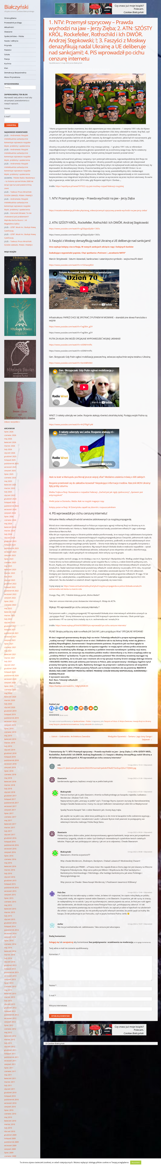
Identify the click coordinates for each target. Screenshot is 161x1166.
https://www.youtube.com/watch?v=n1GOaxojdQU (71, 265)
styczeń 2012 (9, 1046)
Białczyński (16, 6)
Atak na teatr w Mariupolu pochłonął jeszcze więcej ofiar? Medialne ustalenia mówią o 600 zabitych (97, 476)
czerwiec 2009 (10, 1156)
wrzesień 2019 (10, 721)
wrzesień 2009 (10, 1145)
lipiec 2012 (8, 1025)
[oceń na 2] (52, 715)
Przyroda (8, 45)
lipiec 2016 (8, 856)
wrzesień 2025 (10, 467)
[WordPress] (86, 708)
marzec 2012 (9, 1039)
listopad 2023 (10, 545)
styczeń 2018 (9, 792)
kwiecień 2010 (10, 1121)
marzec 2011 (9, 1082)
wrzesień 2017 (10, 806)
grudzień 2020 (10, 668)
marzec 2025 (9, 488)
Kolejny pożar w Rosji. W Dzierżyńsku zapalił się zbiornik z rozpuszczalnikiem (82, 507)
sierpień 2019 (10, 725)
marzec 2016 (9, 870)
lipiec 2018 (8, 771)
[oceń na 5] (58, 715)
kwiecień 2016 (10, 866)
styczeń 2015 (9, 919)
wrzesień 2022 (10, 594)
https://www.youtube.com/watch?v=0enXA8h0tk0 (70, 363)
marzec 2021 (9, 658)
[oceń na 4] (56, 715)
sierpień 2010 (10, 1106)
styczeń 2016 (9, 877)
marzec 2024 (9, 530)
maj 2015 (8, 905)
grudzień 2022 (10, 583)
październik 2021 (11, 633)
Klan (6, 68)
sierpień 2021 (10, 640)
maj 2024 (8, 523)
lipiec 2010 (8, 1110)
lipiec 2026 (8, 431)
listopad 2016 (10, 841)
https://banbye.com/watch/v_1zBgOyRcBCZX (68, 686)
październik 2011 (11, 1057)
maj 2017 (8, 820)
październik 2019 (11, 718)
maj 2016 (8, 863)
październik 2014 (11, 930)
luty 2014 (8, 958)
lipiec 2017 (8, 813)
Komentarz (54, 954)
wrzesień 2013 (10, 976)
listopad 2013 (10, 969)
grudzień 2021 (10, 626)
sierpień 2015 (10, 894)
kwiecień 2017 (10, 824)
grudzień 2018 (10, 753)
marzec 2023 (9, 573)
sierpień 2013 (10, 979)
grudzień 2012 (10, 1007)
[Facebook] (51, 708)
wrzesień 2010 (10, 1103)
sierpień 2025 (10, 470)
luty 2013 (8, 1000)
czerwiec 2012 (10, 1029)
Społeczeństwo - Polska (82, 721)
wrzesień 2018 (10, 764)
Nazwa (52, 985)
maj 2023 (8, 566)
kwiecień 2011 (10, 1078)
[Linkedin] (76, 708)
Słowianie (8, 32)
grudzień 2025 (10, 456)
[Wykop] (56, 708)
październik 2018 (11, 760)
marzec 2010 (9, 1124)
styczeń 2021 (9, 665)
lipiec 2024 (8, 516)
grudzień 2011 (10, 1050)
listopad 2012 (10, 1011)
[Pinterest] (66, 708)
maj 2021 (8, 651)
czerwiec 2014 (10, 944)
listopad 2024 (10, 502)
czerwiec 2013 (10, 986)
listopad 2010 (10, 1096)
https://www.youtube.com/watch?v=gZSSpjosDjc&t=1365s (74, 228)
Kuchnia (7, 63)
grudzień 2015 (10, 880)
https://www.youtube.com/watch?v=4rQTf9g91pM (71, 424)
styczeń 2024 (9, 537)
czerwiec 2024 (10, 520)
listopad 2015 (10, 884)
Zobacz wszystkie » (12, 422)
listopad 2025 (10, 460)
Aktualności (9, 27)
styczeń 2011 (9, 1089)
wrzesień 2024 (10, 509)
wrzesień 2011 (10, 1060)
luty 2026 (8, 449)
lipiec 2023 (8, 559)
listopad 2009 (10, 1138)
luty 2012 (8, 1043)
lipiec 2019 (8, 728)
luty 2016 (8, 873)
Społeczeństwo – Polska (14, 36)
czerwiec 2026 (10, 435)
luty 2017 (8, 831)
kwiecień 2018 (10, 781)
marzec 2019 (9, 742)
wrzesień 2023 (10, 552)
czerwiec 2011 (10, 1071)
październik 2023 (11, 548)
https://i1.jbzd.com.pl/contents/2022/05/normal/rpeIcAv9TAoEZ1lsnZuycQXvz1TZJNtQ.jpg (96, 768)
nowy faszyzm (54, 724)
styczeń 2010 (9, 1131)
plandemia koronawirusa (69, 724)
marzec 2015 (9, 912)
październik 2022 (11, 590)
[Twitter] (61, 708)
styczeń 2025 (9, 495)
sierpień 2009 (10, 1149)
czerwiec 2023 (10, 562)
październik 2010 (11, 1099)
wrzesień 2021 (10, 636)
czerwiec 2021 (10, 647)
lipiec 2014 (8, 940)
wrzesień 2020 (10, 679)
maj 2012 (8, 1032)
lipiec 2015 (8, 898)
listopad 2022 (10, 587)
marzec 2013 (9, 997)
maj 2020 (8, 693)
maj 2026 (8, 439)
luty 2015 (8, 916)
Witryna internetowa (58, 1005)
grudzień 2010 (10, 1092)
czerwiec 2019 (10, 732)
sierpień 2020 (10, 682)
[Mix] (81, 708)
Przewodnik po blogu (13, 22)
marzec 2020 (9, 700)
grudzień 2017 (10, 795)
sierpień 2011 (10, 1064)
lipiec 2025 (8, 474)
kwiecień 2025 (10, 484)
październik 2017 (11, 803)
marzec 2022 (9, 615)
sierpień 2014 (10, 937)
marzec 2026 (9, 446)
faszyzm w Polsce (110, 721)
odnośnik (88, 724)
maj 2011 (8, 1075)
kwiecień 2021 (10, 654)
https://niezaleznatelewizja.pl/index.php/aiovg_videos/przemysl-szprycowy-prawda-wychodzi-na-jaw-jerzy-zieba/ (98, 210)
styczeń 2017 (9, 834)
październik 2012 (11, 1015)
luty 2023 (8, 576)
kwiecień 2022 (10, 612)
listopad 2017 (10, 799)
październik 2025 (11, 463)
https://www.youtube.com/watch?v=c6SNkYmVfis (70, 344)
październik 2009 (11, 1142)
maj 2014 (8, 947)
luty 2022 (8, 619)
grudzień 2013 (10, 965)
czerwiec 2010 (10, 1113)
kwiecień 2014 (10, 951)
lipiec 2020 (8, 686)
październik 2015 (11, 887)
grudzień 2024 (10, 499)
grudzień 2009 (10, 1135)
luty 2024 (8, 534)
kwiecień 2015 (10, 909)
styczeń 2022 (9, 622)
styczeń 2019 (9, 750)
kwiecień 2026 (10, 442)
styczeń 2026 (9, 453)
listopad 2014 (10, 926)
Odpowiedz (148, 765)
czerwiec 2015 (10, 901)
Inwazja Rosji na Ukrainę (142, 721)
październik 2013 (11, 972)
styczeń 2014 (9, 962)
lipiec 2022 (8, 601)
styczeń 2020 (9, 707)
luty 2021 (8, 661)
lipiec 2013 (8, 983)
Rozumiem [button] (136, 1162)
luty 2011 (8, 1085)
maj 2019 (8, 735)
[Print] (91, 708)
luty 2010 (8, 1128)
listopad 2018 (10, 757)
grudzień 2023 (10, 541)
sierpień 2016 (10, 852)
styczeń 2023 (9, 580)
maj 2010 (8, 1117)
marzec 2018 (9, 785)
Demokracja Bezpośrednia (15, 72)
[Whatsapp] (71, 708)
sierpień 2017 (10, 810)
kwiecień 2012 (10, 1036)
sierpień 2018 (10, 767)
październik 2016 (11, 845)
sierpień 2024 (10, 513)
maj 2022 (8, 608)
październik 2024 (11, 506)
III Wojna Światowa (125, 721)
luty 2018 (8, 788)
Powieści (7, 50)
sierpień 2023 (10, 555)
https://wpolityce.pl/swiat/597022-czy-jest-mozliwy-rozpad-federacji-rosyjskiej (90, 186)
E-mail (52, 995)
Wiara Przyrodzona (12, 77)
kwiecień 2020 (10, 697)
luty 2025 (8, 492)
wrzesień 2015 (10, 891)
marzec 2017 (9, 827)
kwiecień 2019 (10, 739)
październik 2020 (11, 675)
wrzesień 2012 (10, 1018)
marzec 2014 (9, 954)
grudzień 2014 (10, 923)
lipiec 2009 (8, 1152)
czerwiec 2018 (10, 774)
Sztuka (7, 54)
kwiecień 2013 (10, 993)
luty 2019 (8, 746)
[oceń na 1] (50, 715)
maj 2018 (8, 778)
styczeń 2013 (9, 1004)
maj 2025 (8, 481)
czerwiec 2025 (10, 477)
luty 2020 (8, 704)
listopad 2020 (10, 672)
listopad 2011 (10, 1053)
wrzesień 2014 (10, 933)
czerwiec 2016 (10, 859)
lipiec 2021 (8, 644)
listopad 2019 (10, 714)
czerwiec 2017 (10, 817)
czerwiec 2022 (10, 605)
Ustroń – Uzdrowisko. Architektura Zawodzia (69, 736)
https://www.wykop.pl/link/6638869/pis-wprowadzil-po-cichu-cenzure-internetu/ (91, 625)
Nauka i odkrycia (11, 41)
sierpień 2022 (10, 598)
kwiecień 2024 (10, 527)
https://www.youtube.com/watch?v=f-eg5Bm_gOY (71, 326)
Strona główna (10, 18)
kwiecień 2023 (10, 569)
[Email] (95, 708)
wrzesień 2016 (10, 848)
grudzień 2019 (10, 711)
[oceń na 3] (54, 715)
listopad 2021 (10, 629)
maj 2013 (8, 990)
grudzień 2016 (10, 838)
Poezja (7, 59)
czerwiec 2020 (10, 689)
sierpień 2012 (10, 1022)
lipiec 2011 (8, 1068)
